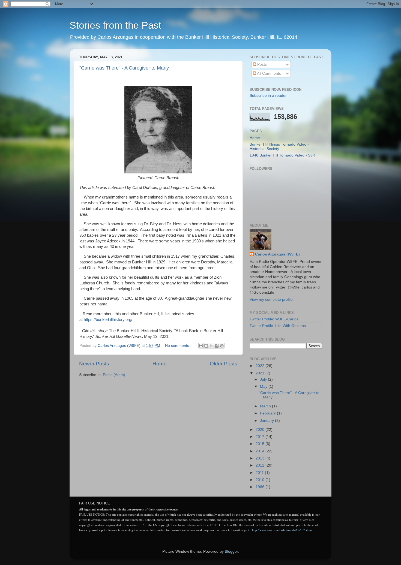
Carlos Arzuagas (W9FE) (277, 254)
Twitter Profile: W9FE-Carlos (274, 319)
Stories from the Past (115, 25)
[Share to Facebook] (216, 345)
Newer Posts (94, 363)
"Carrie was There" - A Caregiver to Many (124, 68)
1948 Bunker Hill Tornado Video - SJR (282, 155)
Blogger (231, 551)
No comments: (178, 346)
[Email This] (201, 345)
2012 (260, 465)
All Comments (268, 73)
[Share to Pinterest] (222, 345)
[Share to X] (211, 345)
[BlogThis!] (206, 345)
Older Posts (223, 363)
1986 (260, 487)
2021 (260, 373)
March (266, 406)
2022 (260, 366)
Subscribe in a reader (268, 96)
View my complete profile (271, 299)
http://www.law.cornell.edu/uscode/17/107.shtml (282, 530)
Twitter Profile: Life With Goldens (278, 326)
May (264, 386)
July (264, 379)
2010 (260, 480)
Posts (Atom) (114, 375)
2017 (260, 437)
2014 (260, 451)
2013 (260, 458)
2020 (260, 430)
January (267, 421)
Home (159, 363)
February (268, 413)
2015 (260, 444)
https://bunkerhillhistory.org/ (108, 319)
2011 (260, 473)
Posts (261, 64)
